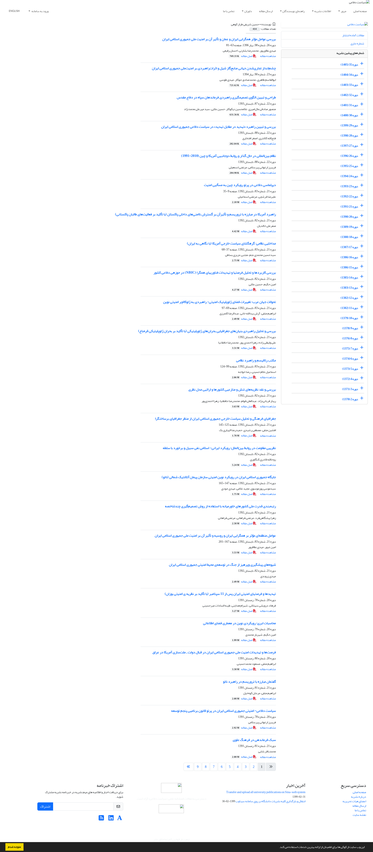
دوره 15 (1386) (349, 267)
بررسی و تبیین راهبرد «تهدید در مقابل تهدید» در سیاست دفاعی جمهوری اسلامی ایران (218, 126)
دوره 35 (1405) (349, 65)
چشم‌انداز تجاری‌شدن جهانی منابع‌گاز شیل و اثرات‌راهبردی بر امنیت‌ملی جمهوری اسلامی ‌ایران (214, 68)
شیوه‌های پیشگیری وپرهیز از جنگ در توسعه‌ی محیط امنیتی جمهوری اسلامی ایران (222, 564)
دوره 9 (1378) (350, 328)
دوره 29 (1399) (349, 125)
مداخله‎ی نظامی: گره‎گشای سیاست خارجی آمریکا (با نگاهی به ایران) (231, 243)
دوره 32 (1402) (349, 95)
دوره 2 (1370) (350, 399)
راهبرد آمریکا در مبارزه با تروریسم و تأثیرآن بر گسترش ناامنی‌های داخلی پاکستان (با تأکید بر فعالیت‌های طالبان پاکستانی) (195, 214)
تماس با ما (228, 11)
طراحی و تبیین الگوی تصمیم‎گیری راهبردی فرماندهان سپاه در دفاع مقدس (226, 97)
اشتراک (45, 806)
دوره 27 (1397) (349, 146)
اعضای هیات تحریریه (354, 801)
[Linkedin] (111, 819)
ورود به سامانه (40, 11)
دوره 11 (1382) (349, 308)
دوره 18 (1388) (349, 237)
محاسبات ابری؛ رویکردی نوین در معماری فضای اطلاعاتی (239, 623)
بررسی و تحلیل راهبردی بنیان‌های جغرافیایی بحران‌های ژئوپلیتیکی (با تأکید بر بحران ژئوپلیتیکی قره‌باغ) (207, 331)
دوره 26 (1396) (349, 156)
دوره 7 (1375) (350, 348)
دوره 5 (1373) (350, 369)
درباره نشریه (358, 797)
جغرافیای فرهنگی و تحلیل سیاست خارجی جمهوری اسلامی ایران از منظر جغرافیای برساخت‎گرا (215, 418)
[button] (278, 847)
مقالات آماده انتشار (353, 35)
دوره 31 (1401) (349, 105)
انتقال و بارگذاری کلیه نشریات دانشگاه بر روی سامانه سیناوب (270, 801)
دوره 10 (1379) (349, 318)
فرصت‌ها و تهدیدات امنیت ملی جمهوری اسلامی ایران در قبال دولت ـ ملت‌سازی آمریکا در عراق (214, 652)
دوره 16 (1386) (349, 257)
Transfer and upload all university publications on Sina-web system (265, 792)
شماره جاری (357, 43)
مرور (343, 11)
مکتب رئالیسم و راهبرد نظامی (256, 360)
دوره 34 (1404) (349, 75)
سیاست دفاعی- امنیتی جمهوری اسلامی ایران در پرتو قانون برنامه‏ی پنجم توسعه (223, 710)
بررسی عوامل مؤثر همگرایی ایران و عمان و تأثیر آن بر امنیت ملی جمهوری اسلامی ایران (219, 39)
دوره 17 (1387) (349, 247)
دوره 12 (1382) (349, 298)
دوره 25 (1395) (349, 166)
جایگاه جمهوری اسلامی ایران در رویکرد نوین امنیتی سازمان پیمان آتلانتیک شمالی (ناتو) (219, 477)
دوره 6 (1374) (350, 359)
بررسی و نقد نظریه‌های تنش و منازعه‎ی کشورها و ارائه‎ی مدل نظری (232, 389)
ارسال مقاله (266, 11)
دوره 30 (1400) (349, 115)
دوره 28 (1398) (349, 136)
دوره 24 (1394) (349, 176)
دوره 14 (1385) (349, 277)
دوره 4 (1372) (350, 379)
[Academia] (119, 819)
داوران (248, 11)
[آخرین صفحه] (188, 767)
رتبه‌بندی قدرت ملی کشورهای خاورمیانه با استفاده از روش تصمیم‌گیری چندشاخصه (220, 506)
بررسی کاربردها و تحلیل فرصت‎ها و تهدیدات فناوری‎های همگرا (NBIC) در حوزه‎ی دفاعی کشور (214, 272)
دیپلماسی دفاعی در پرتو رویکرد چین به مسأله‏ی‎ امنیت (240, 185)
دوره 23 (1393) (349, 186)
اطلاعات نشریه (322, 11)
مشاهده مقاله (268, 56)
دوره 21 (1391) (349, 206)
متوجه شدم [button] (14, 846)
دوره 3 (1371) (350, 389)
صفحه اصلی (360, 11)
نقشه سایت (359, 815)
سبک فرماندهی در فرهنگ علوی (254, 740)
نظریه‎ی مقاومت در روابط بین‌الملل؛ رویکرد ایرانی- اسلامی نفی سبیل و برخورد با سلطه (219, 448)
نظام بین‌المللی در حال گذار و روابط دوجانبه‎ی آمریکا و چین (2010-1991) (228, 156)
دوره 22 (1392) (349, 196)
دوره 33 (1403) (349, 85)
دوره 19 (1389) (349, 227)
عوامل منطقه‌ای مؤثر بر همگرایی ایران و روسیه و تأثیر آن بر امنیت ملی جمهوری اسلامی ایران (215, 535)
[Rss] (101, 819)
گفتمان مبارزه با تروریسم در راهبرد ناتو (249, 681)
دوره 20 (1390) (349, 217)
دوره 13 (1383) (349, 288)
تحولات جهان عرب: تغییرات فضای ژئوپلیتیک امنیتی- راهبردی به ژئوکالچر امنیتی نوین (219, 302)
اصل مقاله (241, 56)
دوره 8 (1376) (350, 338)
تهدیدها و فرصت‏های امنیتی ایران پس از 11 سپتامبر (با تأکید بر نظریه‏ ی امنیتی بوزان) (220, 594)
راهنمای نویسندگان (293, 11)
